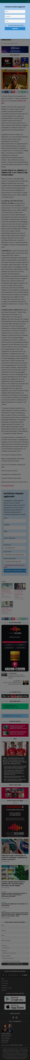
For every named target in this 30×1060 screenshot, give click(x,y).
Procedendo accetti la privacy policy (15, 25)
